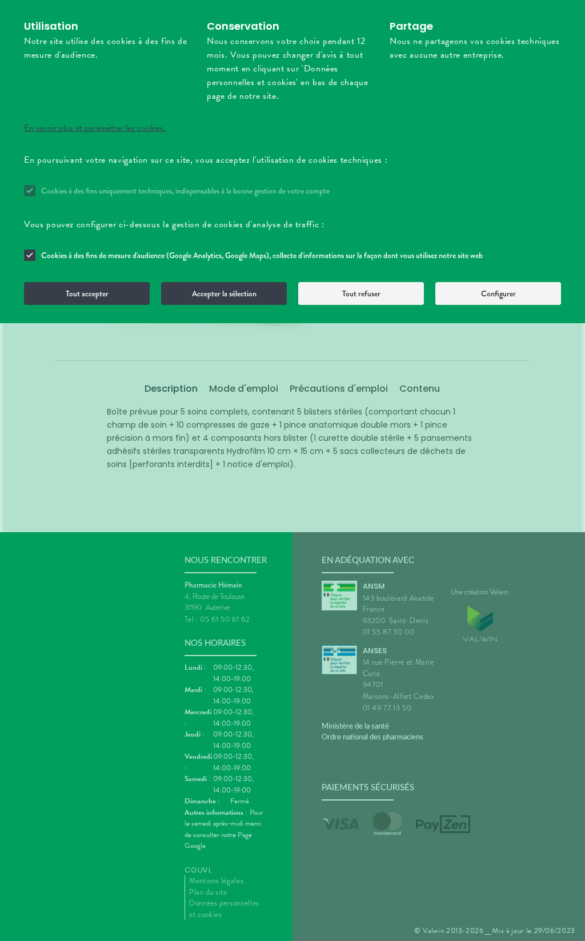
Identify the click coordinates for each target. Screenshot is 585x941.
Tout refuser (361, 293)
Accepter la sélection (224, 293)
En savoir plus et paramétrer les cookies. (95, 128)
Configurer (498, 293)
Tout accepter (87, 293)
